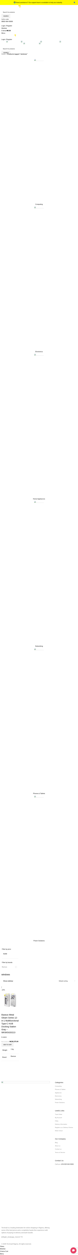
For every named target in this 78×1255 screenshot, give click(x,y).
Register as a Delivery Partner (64, 1127)
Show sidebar (8, 981)
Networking (58, 1099)
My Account (58, 1117)
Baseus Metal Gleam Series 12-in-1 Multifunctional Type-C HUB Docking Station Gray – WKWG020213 (10, 1024)
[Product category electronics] (39, 280)
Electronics (58, 1096)
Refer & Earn (59, 1130)
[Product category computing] (39, 132)
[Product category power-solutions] (39, 869)
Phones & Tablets (60, 1089)
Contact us (58, 1149)
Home (3, 54)
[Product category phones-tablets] (39, 722)
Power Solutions (60, 1102)
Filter (5, 954)
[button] (7, 1045)
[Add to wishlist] (9, 1011)
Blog (56, 1142)
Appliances (58, 1092)
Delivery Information (61, 1124)
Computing (58, 1086)
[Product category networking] (39, 574)
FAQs (56, 1121)
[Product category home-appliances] (39, 427)
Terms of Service (60, 1152)
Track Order (58, 1114)
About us (57, 1146)
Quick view (3, 1011)
